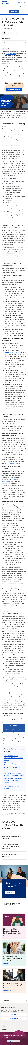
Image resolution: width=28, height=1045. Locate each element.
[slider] (14, 109)
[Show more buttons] (26, 109)
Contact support (14, 1018)
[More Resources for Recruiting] (22, 109)
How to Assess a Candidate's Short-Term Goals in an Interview (13, 780)
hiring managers (11, 53)
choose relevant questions (13, 463)
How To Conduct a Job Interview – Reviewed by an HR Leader (13, 758)
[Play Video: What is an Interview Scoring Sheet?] (14, 101)
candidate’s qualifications (10, 135)
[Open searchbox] (20, 7)
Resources (4, 1029)
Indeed (3, 1023)
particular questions (11, 352)
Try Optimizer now (12, 1041)
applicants (5, 635)
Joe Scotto (16, 33)
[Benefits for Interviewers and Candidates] (11, 109)
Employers (4, 1026)
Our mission (5, 1000)
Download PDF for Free (14, 726)
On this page (6, 43)
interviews (21, 448)
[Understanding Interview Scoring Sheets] (3, 109)
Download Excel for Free (14, 730)
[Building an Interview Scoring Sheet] (16, 109)
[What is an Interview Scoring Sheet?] (6, 109)
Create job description (14, 89)
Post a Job (14, 11)
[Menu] (24, 2)
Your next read (6, 38)
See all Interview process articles (12, 787)
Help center (14, 1014)
